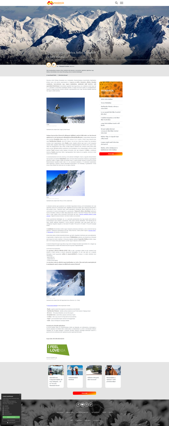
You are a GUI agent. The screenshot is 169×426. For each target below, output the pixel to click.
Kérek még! (111, 153)
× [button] (19, 394)
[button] (11, 422)
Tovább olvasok (10, 403)
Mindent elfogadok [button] (11, 417)
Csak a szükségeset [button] (11, 420)
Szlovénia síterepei (63, 75)
